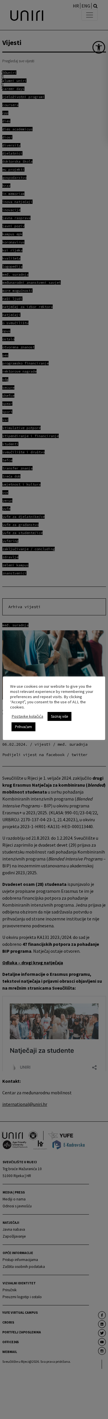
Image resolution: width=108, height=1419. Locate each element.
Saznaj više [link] (59, 716)
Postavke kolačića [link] (27, 716)
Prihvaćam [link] (23, 726)
